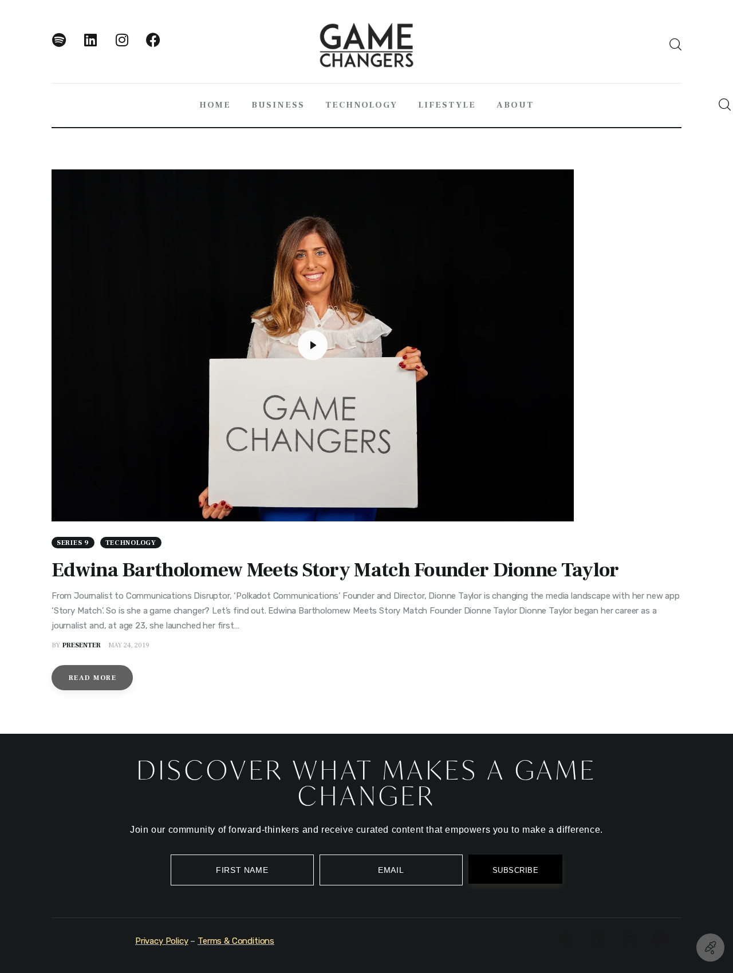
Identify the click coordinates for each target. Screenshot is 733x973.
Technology (130, 543)
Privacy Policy (161, 941)
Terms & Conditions (236, 941)
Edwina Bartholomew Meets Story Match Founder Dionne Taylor (335, 570)
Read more (92, 678)
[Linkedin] (97, 47)
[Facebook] (160, 47)
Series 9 (73, 543)
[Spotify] (66, 47)
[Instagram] (129, 47)
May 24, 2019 (128, 645)
